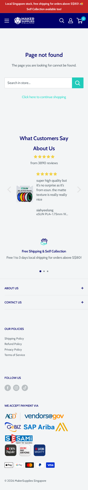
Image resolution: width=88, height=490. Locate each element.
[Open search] (61, 20)
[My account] (70, 20)
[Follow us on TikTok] (25, 388)
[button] (10, 189)
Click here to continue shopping (44, 97)
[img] (44, 157)
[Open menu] (7, 20)
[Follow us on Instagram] (16, 388)
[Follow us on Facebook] (8, 388)
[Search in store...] (77, 82)
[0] (80, 20)
